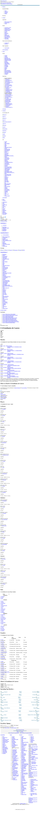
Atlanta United (15, 763)
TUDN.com (4, 306)
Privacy (32, 783)
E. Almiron (3, 583)
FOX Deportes (7, 164)
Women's (4, 200)
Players (1, 334)
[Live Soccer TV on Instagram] (33, 776)
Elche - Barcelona (35, 748)
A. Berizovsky (4, 473)
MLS (3, 205)
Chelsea (6, 56)
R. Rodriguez (4, 500)
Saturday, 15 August (3, 360)
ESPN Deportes (7, 150)
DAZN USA (7, 159)
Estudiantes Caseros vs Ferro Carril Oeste (14, 368)
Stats (1, 335)
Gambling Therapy (23, 803)
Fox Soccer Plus (7, 149)
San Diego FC (8, 105)
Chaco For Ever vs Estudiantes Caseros (13, 371)
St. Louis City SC (8, 98)
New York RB (14, 756)
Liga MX (6, 43)
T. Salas (3, 550)
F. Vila (3, 421)
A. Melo (2, 661)
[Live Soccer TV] (3, 0)
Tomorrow (6, 11)
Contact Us (32, 791)
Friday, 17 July (2, 345)
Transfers (1, 336)
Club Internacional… (8, 80)
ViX (5, 194)
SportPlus (6, 191)
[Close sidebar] (0, 324)
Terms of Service (14, 727)
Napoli (6, 67)
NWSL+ (6, 187)
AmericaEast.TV (7, 168)
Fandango (6, 178)
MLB (31, 795)
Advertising (32, 782)
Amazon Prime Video (8, 167)
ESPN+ (3, 270)
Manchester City (7, 58)
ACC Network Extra (8, 166)
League (3, 219)
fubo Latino (6, 180)
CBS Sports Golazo (8, 174)
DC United (7, 86)
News (3, 199)
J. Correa (3, 565)
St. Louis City (14, 770)
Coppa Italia (7, 38)
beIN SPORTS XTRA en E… (10, 172)
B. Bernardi (4, 479)
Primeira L (4, 212)
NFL (34, 794)
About (1, 337)
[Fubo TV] (2, 250)
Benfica (6, 68)
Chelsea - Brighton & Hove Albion (33, 758)
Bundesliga (6, 33)
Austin (14, 778)
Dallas (13, 769)
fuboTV (6, 156)
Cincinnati (14, 753)
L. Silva (2, 615)
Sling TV (32, 736)
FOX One (4, 292)
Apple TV (6, 153)
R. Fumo (3, 415)
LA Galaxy (7, 102)
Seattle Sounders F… (9, 104)
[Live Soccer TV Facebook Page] (33, 772)
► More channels (3, 310)
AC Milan (6, 66)
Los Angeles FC (15, 767)
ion (5, 182)
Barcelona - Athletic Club (32, 753)
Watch (1, 333)
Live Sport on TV (33, 793)
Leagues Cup (4, 204)
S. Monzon (2, 669)
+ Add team (4, 225)
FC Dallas (7, 97)
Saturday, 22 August (3, 364)
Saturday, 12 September (4, 372)
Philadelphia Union (9, 90)
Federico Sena (4, 525)
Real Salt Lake (7, 100)
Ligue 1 (6, 34)
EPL (3, 207)
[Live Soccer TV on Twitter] (33, 774)
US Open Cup (7, 22)
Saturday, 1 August (3, 353)
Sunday (6, 13)
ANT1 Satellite (7, 169)
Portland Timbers (8, 101)
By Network (2, 391)
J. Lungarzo (4, 409)
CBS (5, 144)
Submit (12, 725)
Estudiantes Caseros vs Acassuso (12, 373)
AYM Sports (7, 170)
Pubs (31, 786)
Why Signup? (16, 725)
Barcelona (13, 741)
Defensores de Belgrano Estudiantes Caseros (15, 354)
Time (6, 219)
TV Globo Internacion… (23, 758)
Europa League (7, 28)
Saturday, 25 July (3, 349)
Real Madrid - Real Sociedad (32, 751)
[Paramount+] (15, 250)
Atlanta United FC (9, 92)
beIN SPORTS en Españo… (9, 155)
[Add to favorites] (1, 331)
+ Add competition (5, 234)
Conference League (8, 29)
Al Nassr (6, 74)
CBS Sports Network (8, 147)
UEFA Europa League (6, 244)
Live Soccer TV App (34, 780)
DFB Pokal (6, 37)
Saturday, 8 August (3, 357)
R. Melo (3, 531)
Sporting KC (15, 779)
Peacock (3, 279)
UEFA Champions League (6, 240)
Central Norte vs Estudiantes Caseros (13, 365)
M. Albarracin (4, 442)
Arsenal (6, 55)
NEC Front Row (7, 186)
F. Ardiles (3, 486)
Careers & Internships (34, 784)
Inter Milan (6, 65)
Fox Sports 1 (4, 269)
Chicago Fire (14, 751)
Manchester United (8, 59)
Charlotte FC (7, 83)
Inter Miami (14, 750)
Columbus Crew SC (9, 89)
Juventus (6, 64)
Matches (3, 6)
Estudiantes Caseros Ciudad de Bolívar (14, 350)
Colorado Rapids (8, 99)
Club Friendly (7, 47)
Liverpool (6, 57)
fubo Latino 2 (7, 181)
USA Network (7, 158)
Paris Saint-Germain (8, 72)
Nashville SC (7, 79)
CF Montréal (8, 91)
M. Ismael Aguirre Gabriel (5, 671)
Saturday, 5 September (4, 370)
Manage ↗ (4, 223)
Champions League (8, 27)
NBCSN (6, 160)
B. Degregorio (4, 544)
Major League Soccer (8, 21)
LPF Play (8, 347)
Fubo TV (32, 737)
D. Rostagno (4, 577)
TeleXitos (6, 192)
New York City (15, 755)
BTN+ (6, 173)
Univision (4, 278)
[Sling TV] (6, 250)
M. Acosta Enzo (4, 519)
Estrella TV (6, 177)
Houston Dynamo (8, 94)
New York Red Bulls (8, 85)
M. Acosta (3, 571)
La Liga (6, 31)
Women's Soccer (33, 779)
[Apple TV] (11, 250)
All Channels (4, 197)
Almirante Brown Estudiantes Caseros (14, 346)
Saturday (6, 12)
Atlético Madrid (7, 63)
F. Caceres (2, 667)
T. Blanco (2, 665)
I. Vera (3, 467)
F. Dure (3, 448)
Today (6, 10)
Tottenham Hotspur (8, 60)
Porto (5, 69)
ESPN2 (6, 148)
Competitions (2, 232)
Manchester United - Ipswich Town (32, 762)
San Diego (14, 777)
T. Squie (3, 538)
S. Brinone (2, 663)
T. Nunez (3, 461)
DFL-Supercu (4, 213)
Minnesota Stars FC (9, 103)
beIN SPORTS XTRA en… (23, 771)
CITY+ (6, 176)
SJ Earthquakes (15, 768)
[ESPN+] (23, 250)
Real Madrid (14, 742)
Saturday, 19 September (4, 375)
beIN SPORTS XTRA (8, 171)
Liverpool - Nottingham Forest (32, 756)
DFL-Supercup (5, 747)
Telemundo (6, 161)
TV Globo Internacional (6, 276)
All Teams (4, 108)
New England (14, 752)
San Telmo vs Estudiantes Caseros (13, 376)
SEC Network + (7, 190)
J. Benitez (3, 436)
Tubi (3, 305)
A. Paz (2, 678)
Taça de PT (4, 214)
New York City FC (8, 84)
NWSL (6, 23)
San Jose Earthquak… (9, 96)
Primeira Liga (7, 35)
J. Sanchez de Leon (4, 605)
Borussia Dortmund (8, 71)
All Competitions (5, 49)
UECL (3, 203)
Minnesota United (16, 774)
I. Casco (2, 676)
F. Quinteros (4, 492)
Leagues (3, 17)
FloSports (4, 291)
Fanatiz (6, 141)
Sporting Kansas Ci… (9, 107)
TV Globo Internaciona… (9, 162)
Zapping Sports (7, 195)
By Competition (7, 391)
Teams (3, 51)
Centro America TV (8, 175)
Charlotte (14, 754)
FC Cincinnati (7, 82)
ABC (5, 142)
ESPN (6, 145)
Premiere (6, 188)
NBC (5, 146)
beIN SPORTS (7, 143)
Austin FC (7, 106)
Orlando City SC (8, 87)
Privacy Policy (7, 727)
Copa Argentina (24, 387)
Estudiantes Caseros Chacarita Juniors (14, 361)
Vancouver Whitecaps (14, 766)
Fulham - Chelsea (35, 749)
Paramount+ (7, 154)
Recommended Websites (33, 788)
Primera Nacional (9, 345)
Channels (4, 110)
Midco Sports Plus (8, 183)
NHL (36, 794)
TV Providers (31, 734)
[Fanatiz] (19, 250)
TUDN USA (7, 157)
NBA (31, 794)
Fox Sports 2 (7, 152)
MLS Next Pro (7, 184)
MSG (5, 185)
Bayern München (7, 70)
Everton (6, 61)
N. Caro (3, 430)
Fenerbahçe (6, 73)
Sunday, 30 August (3, 367)
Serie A (6, 32)
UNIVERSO (7, 163)
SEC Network (7, 189)
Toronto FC (7, 88)
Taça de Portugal (5, 748)
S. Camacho (4, 513)
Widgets (32, 781)
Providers (32, 785)
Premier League (7, 30)
